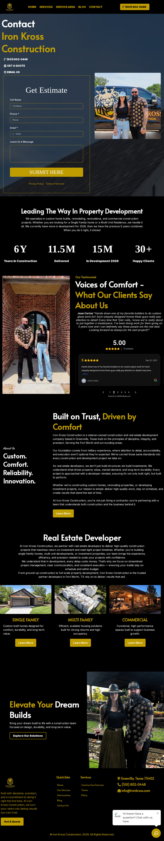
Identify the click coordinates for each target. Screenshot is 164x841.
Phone (14, 113)
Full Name (15, 99)
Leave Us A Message (21, 141)
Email (14, 127)
